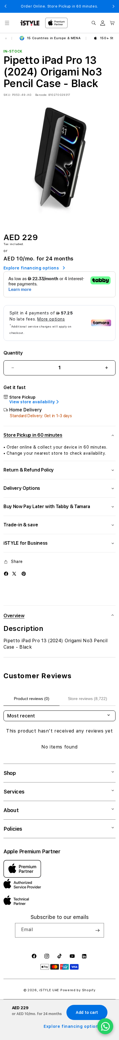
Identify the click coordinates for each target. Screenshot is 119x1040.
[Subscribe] (97, 930)
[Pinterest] (23, 573)
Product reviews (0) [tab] (31, 698)
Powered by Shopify (78, 990)
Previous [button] (5, 6)
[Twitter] (14, 573)
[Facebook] (6, 573)
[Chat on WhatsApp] (105, 1026)
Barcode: (41, 94)
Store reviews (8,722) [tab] (87, 698)
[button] (7, 23)
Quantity (13, 353)
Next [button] (113, 6)
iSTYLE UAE (49, 990)
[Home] (30, 23)
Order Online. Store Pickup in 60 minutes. (59, 6)
